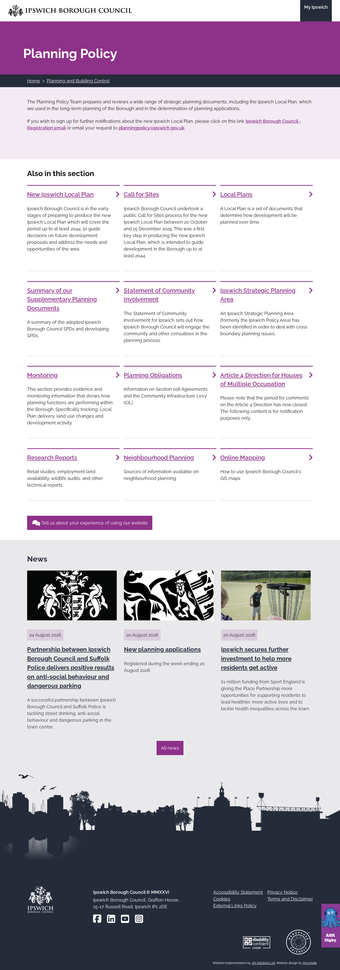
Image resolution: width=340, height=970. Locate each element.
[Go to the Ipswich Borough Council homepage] (70, 11)
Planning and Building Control (78, 80)
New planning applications (162, 649)
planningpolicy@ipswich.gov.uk (151, 127)
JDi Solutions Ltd (263, 963)
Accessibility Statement (238, 892)
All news (170, 748)
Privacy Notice (282, 892)
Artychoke (310, 963)
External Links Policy (235, 905)
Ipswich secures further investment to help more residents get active (256, 658)
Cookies (221, 899)
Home (33, 80)
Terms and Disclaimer (290, 899)
